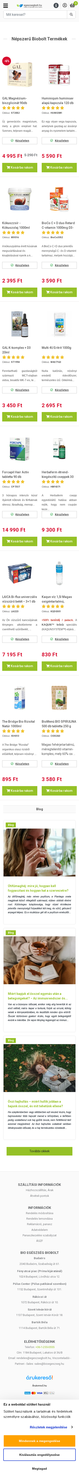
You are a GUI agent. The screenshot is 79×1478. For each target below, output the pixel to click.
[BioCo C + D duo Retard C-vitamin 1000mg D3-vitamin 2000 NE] (59, 199)
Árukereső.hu (39, 1385)
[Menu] (56, 5)
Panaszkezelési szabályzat (40, 1235)
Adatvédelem (39, 1229)
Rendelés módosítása (39, 1213)
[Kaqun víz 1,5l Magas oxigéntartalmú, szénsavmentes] (59, 573)
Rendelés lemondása (39, 1218)
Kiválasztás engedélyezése (39, 1454)
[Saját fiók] (65, 5)
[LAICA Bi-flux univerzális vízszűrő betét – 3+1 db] (19, 573)
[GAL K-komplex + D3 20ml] (19, 324)
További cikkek (39, 1151)
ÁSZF (39, 1240)
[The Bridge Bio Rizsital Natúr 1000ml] (19, 698)
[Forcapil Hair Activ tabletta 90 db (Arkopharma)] (19, 449)
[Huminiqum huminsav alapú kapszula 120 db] (59, 75)
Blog (11, 824)
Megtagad (39, 1468)
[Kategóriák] (5, 5)
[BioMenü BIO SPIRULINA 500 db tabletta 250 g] (59, 698)
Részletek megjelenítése (48, 1427)
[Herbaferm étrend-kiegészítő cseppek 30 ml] (59, 449)
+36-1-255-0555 (45, 1347)
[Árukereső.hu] (39, 1379)
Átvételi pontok (39, 1195)
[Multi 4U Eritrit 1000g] (59, 324)
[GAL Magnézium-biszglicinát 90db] (19, 75)
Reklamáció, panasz (39, 1224)
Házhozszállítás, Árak (39, 1190)
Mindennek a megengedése (39, 1441)
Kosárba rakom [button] (21, 167)
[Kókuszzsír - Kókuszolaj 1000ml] (19, 199)
